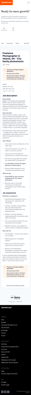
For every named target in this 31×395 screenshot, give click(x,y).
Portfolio (3, 322)
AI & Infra (4, 344)
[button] (28, 2)
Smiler (4, 101)
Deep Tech (4, 349)
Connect (3, 333)
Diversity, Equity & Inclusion (9, 373)
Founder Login (5, 385)
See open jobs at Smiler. (13, 73)
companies (9, 43)
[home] (6, 2)
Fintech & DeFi (5, 352)
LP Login (3, 382)
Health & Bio (5, 357)
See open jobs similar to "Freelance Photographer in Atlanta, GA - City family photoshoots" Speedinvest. (16, 77)
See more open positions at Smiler (15, 285)
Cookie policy (19, 301)
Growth (3, 354)
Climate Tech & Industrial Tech (9, 346)
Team (2, 320)
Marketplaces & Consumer (8, 360)
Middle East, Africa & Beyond (9, 362)
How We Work (5, 327)
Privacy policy (12, 301)
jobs (2, 43)
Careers (3, 335)
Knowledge (4, 330)
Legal (2, 371)
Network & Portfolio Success (9, 325)
